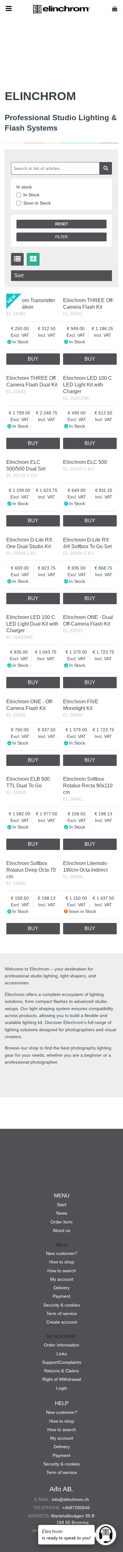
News (61, 1213)
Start (61, 1204)
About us (61, 1230)
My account (61, 1279)
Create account (61, 1321)
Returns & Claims (61, 1370)
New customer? (61, 1253)
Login (61, 1388)
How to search (61, 1270)
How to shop (61, 1261)
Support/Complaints (61, 1362)
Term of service (61, 1313)
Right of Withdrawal (61, 1379)
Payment (61, 1296)
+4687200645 (76, 1507)
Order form (61, 1221)
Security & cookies (61, 1304)
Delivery (62, 1287)
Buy (33, 359)
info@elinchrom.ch (70, 1499)
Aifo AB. (61, 1489)
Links (61, 1353)
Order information (61, 1344)
